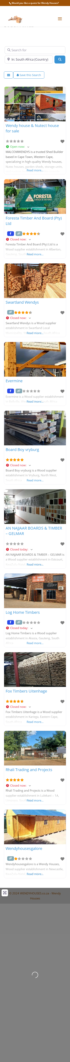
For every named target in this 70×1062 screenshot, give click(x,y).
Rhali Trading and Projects (29, 769)
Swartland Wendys (22, 302)
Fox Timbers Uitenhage (26, 691)
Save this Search (30, 75)
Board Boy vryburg (22, 449)
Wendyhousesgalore (24, 848)
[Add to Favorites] (62, 141)
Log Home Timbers (23, 612)
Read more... (35, 170)
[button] (35, 146)
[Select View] (8, 75)
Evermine (14, 380)
